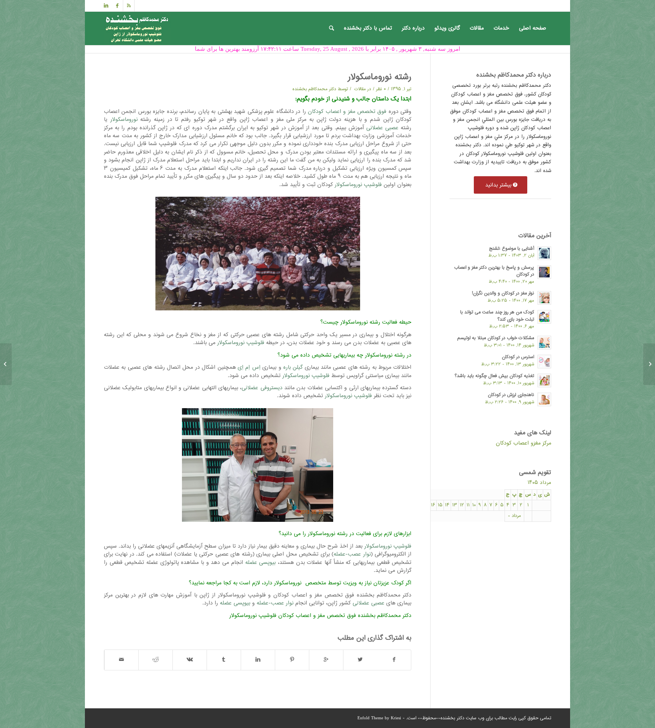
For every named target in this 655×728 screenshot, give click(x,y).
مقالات (360, 89)
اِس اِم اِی (249, 367)
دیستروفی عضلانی (261, 388)
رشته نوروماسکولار (379, 77)
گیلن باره (292, 367)
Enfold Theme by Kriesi (379, 718)
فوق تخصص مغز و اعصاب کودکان (347, 111)
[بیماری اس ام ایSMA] (649, 364)
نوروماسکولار (124, 119)
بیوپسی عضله (260, 562)
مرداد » (514, 516)
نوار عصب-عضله (352, 554)
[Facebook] (117, 5)
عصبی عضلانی (382, 128)
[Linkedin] (106, 5)
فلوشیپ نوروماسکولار (358, 184)
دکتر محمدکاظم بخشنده (314, 89)
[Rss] (128, 5)
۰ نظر (381, 89)
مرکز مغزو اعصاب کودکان (523, 443)
